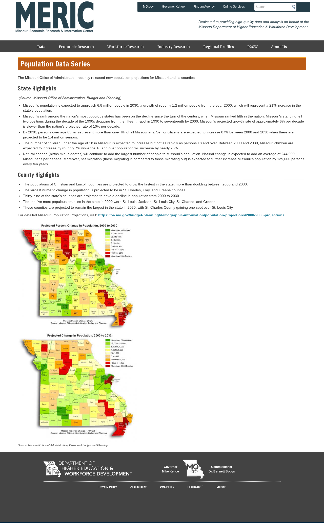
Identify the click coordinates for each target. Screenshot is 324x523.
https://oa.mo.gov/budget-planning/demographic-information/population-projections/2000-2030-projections (191, 215)
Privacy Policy (108, 486)
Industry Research (173, 46)
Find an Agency (204, 6)
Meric (54, 9)
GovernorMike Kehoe (170, 469)
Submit (295, 7)
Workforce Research (125, 46)
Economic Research (76, 46)
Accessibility (138, 486)
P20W (252, 46)
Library (221, 486)
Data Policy (167, 486)
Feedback (194, 486)
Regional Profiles (218, 46)
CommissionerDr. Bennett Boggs (222, 469)
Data (41, 46)
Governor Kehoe (173, 6)
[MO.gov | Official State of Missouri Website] (194, 469)
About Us (279, 46)
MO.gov (148, 6)
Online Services (234, 6)
